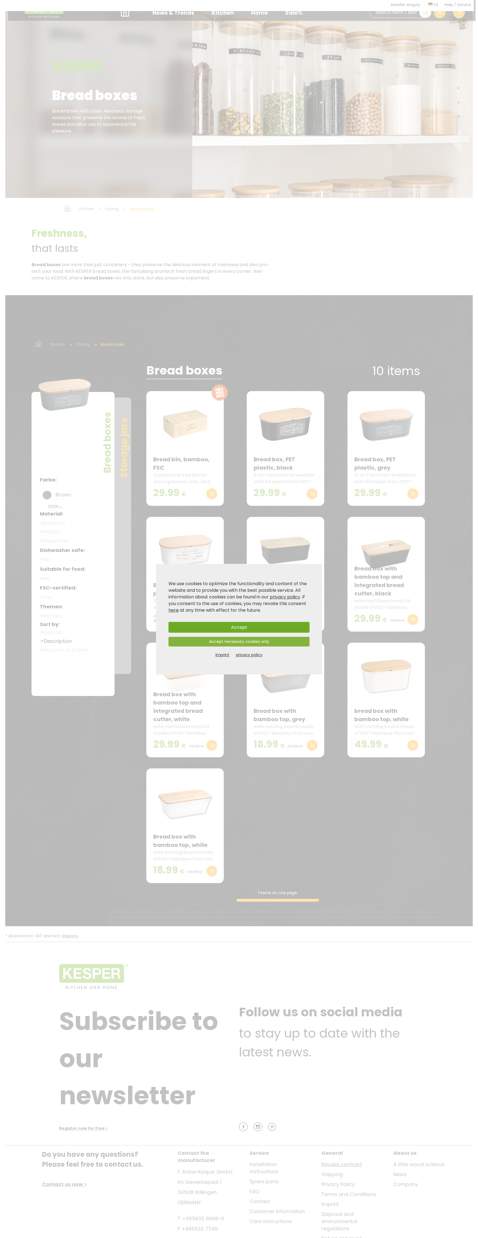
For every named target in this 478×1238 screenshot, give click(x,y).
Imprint (222, 655)
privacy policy (285, 597)
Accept (239, 627)
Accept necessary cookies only (239, 641)
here (173, 610)
